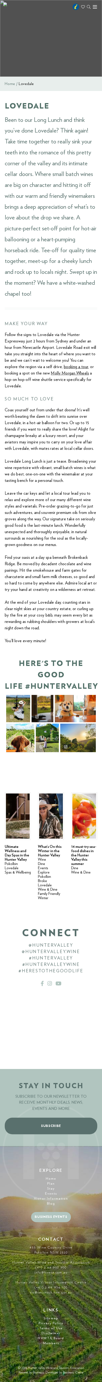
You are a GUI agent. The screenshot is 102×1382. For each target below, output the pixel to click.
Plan (51, 1183)
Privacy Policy (51, 1323)
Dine (41, 864)
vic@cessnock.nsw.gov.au (51, 1292)
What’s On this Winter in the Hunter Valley (49, 851)
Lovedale (12, 868)
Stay (51, 1188)
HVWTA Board (51, 1338)
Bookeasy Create (73, 1372)
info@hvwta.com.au (51, 1272)
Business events (51, 1217)
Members (51, 1343)
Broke (42, 881)
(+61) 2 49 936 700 (51, 1287)
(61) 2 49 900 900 (51, 1267)
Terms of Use (51, 1328)
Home (10, 84)
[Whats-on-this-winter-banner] (51, 816)
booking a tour (76, 367)
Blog (51, 1203)
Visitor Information (51, 1198)
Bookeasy (38, 1372)
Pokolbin (11, 864)
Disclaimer (51, 1333)
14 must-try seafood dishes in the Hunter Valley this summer (83, 855)
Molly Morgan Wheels (70, 373)
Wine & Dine (47, 889)
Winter (43, 898)
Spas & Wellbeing (18, 872)
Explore (44, 872)
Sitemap (51, 1318)
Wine (42, 859)
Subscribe (51, 1126)
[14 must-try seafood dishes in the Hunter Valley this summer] (84, 816)
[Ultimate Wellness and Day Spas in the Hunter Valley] (18, 816)
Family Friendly (49, 894)
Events (43, 868)
